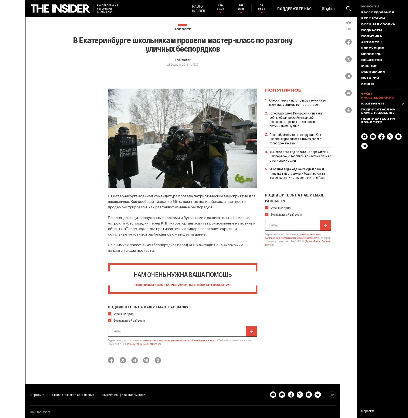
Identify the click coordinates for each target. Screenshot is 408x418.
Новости (183, 29)
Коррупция (372, 48)
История (370, 78)
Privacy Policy (134, 343)
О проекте (37, 395)
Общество (371, 60)
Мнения (369, 66)
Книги (367, 84)
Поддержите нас (294, 8)
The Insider (183, 60)
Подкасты (371, 30)
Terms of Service (151, 343)
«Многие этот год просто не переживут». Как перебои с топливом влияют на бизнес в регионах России (300, 156)
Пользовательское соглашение (72, 395)
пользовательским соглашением (161, 340)
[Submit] (251, 331)
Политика (371, 36)
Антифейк (371, 42)
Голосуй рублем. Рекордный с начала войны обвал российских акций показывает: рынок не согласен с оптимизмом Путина (296, 119)
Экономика (373, 72)
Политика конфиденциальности (122, 395)
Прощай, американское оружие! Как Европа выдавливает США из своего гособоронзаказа (295, 139)
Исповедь (371, 54)
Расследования (377, 12)
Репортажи (373, 18)
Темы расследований (377, 96)
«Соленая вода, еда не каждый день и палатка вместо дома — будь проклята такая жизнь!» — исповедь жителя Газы (297, 173)
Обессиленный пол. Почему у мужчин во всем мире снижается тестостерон (297, 102)
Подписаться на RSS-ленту (378, 121)
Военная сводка (378, 24)
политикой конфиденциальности (199, 340)
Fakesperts (373, 104)
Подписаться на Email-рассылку (378, 111)
